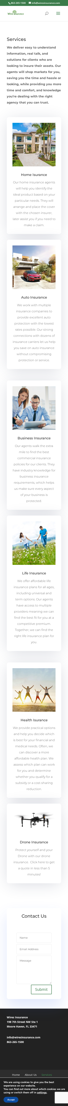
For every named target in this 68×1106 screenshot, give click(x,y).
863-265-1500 (15, 1042)
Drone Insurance (34, 842)
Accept (11, 1099)
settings (42, 1092)
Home (16, 1075)
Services (47, 1075)
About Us (31, 1075)
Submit (41, 989)
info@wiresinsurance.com (23, 1037)
